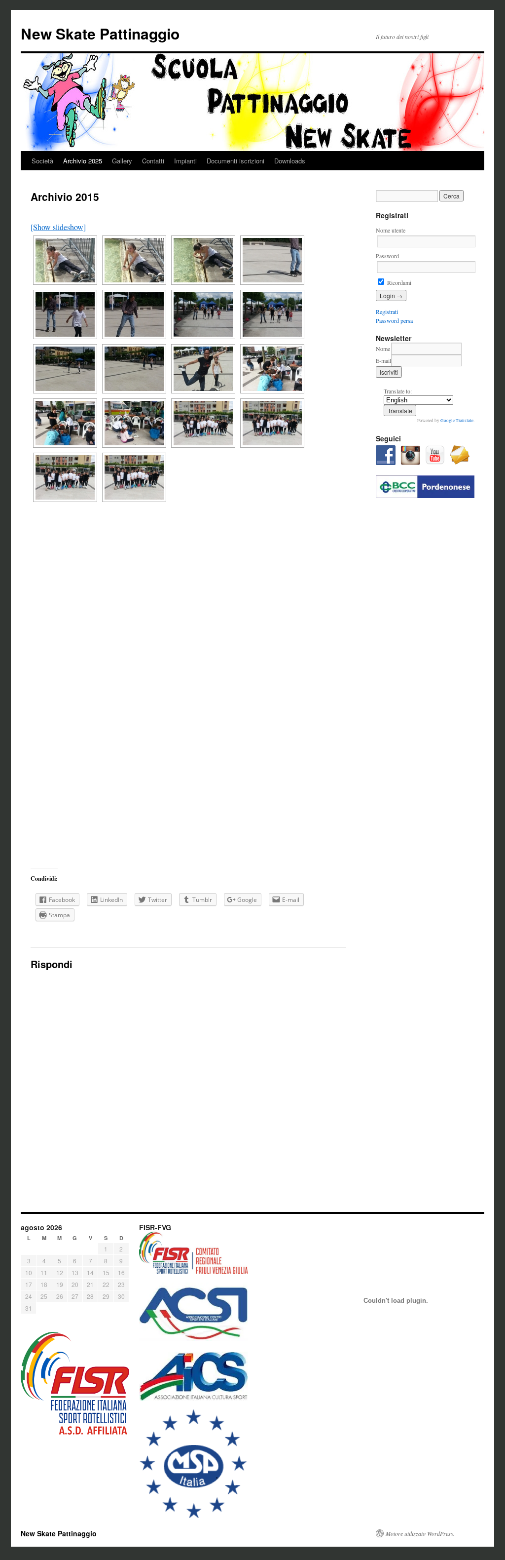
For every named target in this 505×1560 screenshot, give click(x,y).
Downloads (289, 160)
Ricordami (398, 282)
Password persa (394, 320)
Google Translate (456, 421)
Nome (383, 348)
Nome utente (390, 230)
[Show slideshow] (58, 227)
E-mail (383, 360)
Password (387, 256)
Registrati (387, 311)
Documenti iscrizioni (235, 160)
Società (42, 160)
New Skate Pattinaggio (100, 33)
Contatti (153, 160)
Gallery (122, 160)
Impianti (185, 160)
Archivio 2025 (82, 160)
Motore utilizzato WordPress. (420, 1533)
